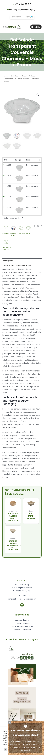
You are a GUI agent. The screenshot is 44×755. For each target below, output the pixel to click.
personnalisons (28, 377)
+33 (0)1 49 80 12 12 (23, 4)
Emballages (15, 76)
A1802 (8, 186)
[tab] (22, 260)
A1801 (8, 175)
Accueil (6, 76)
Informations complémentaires (16, 265)
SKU (5, 160)
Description (7, 261)
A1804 (8, 207)
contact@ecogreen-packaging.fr (23, 9)
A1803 (8, 165)
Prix (28, 160)
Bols (23, 76)
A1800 (8, 197)
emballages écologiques (22, 279)
